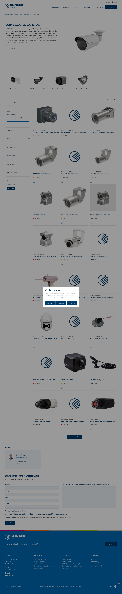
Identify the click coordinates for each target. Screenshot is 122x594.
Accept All (72, 303)
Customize (50, 303)
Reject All (61, 303)
